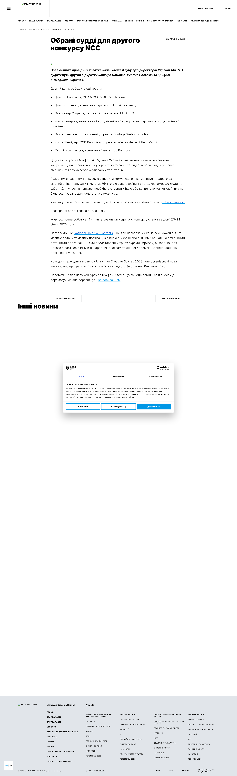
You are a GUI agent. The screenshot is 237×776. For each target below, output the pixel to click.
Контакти (183, 21)
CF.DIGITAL (100, 771)
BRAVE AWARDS (54, 21)
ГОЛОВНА (22, 29)
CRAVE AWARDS (36, 21)
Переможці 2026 (127, 759)
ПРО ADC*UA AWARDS (129, 719)
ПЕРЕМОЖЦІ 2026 (93, 756)
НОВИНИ (33, 29)
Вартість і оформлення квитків (92, 21)
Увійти (228, 9)
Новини (140, 21)
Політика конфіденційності (205, 21)
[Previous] (209, 307)
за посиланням (109, 280)
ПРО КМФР (90, 721)
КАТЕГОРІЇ (90, 731)
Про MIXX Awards (196, 719)
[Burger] (9, 8)
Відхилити (83, 407)
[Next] (216, 307)
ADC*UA (185, 771)
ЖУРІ (88, 736)
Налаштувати (117, 407)
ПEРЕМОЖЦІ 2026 (205, 9)
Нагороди (91, 751)
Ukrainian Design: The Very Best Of (207, 771)
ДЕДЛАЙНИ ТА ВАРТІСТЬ (97, 741)
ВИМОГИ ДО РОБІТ (94, 746)
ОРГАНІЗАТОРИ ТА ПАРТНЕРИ (201, 724)
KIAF (171, 771)
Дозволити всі (154, 407)
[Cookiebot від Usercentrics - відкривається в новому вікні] (160, 368)
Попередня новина (66, 298)
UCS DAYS (69, 21)
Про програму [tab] (155, 376)
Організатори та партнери (160, 21)
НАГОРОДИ (193, 754)
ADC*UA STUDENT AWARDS (131, 754)
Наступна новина (171, 298)
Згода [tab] (81, 376)
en (11, 765)
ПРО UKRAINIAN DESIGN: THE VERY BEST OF (169, 722)
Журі (122, 734)
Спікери (129, 21)
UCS (158, 771)
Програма (117, 21)
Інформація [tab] (118, 376)
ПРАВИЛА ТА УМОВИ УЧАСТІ (98, 726)
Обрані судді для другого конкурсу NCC (57, 29)
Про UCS (22, 21)
